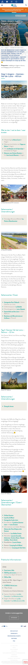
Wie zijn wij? (14, 631)
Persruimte (14, 633)
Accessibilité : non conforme (14, 658)
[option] (13, 9)
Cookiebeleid (14, 654)
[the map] (7, 1)
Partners (14, 638)
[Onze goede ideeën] (11, 1)
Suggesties (7, 47)
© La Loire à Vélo (14, 645)
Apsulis (14, 647)
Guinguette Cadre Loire (11, 520)
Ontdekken (14, 617)
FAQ (14, 641)
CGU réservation (14, 660)
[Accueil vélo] (2, 1)
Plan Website (14, 651)
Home (2, 47)
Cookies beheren (14, 656)
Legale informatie (14, 649)
